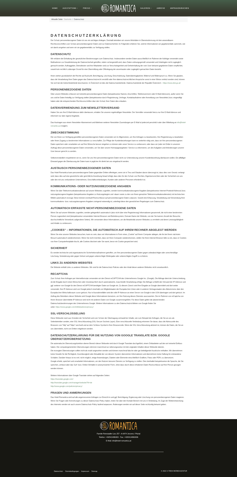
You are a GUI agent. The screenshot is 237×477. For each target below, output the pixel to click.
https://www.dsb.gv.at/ (172, 83)
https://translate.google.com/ (62, 379)
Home (55, 8)
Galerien (145, 8)
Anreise (161, 8)
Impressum (85, 471)
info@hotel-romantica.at (121, 441)
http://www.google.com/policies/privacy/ (66, 386)
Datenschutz (58, 471)
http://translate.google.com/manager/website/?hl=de (71, 383)
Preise (86, 8)
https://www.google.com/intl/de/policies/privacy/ (75, 307)
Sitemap (94, 471)
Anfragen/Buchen (179, 8)
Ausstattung (69, 8)
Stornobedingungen (72, 471)
